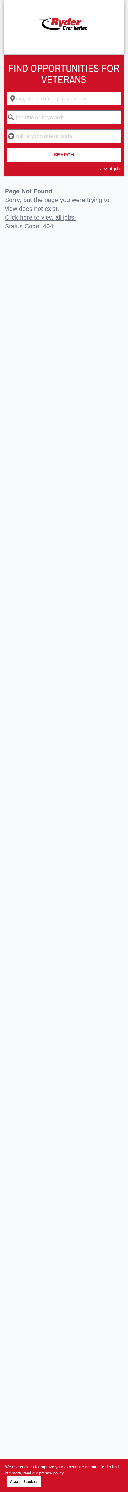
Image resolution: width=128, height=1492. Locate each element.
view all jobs (110, 168)
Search (64, 154)
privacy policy (52, 1473)
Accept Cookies (24, 1481)
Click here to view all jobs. (40, 217)
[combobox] (64, 98)
